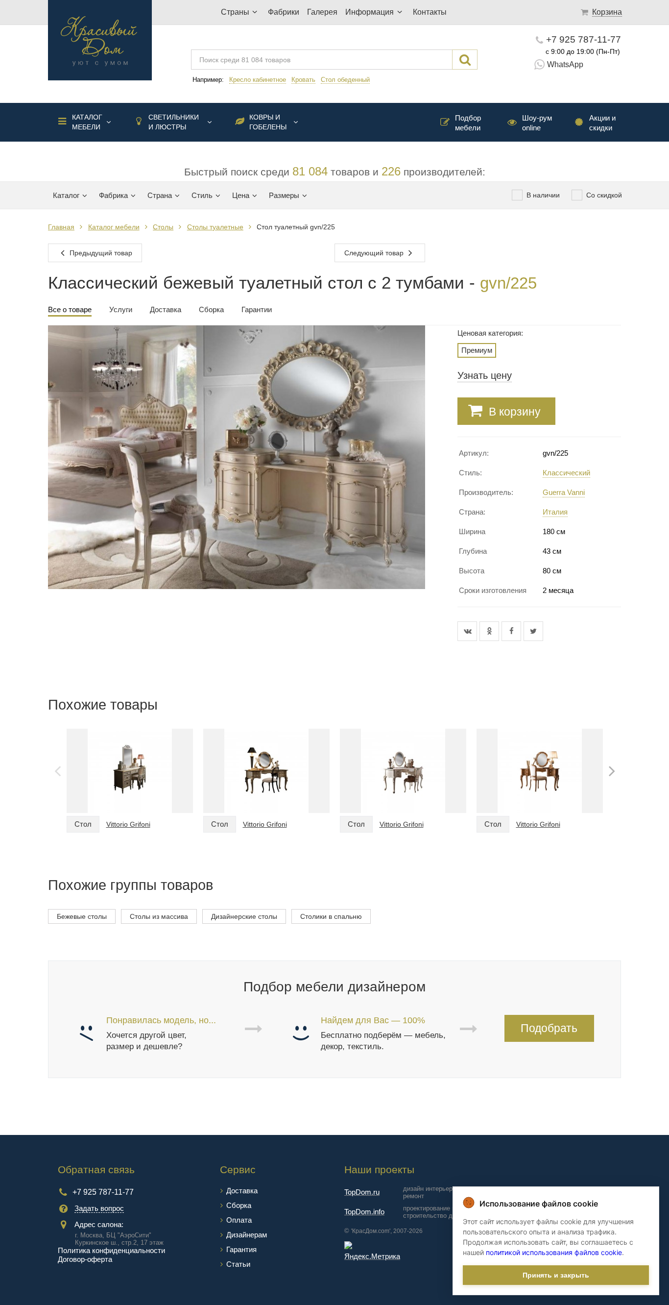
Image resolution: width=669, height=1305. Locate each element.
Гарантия (241, 1249)
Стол (83, 824)
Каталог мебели (87, 122)
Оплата (239, 1220)
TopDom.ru (362, 1192)
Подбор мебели (468, 123)
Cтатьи (238, 1264)
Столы (163, 227)
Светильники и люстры (173, 122)
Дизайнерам (246, 1235)
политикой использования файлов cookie (554, 1252)
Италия (555, 512)
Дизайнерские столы (244, 916)
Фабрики (283, 12)
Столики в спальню (331, 916)
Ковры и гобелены (268, 122)
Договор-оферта (85, 1259)
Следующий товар (375, 253)
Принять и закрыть (556, 1275)
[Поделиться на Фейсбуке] (513, 631)
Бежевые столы (82, 916)
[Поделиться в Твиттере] (533, 631)
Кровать (303, 79)
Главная (61, 227)
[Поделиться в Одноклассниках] (490, 631)
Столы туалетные (215, 227)
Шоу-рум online (537, 123)
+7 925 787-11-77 (583, 39)
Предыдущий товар (100, 253)
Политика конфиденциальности (111, 1250)
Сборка (238, 1205)
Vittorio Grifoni (128, 824)
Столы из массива (159, 916)
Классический (566, 472)
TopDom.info (364, 1211)
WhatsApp (565, 64)
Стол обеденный (345, 79)
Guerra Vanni (564, 492)
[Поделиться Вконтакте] (468, 631)
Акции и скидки (602, 123)
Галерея (322, 12)
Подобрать (549, 1028)
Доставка (242, 1190)
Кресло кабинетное (257, 79)
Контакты (430, 12)
